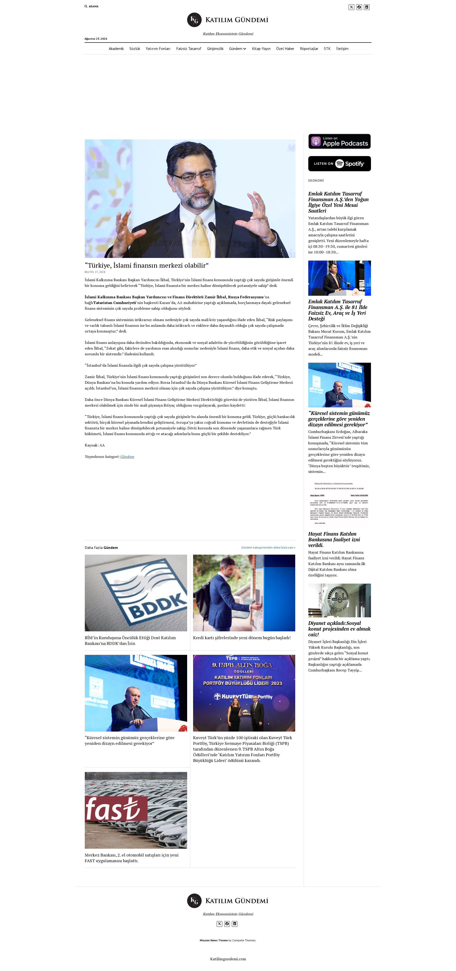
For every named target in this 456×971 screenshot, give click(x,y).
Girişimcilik (215, 48)
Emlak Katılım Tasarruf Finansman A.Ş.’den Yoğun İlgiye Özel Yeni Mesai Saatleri (338, 202)
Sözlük (134, 48)
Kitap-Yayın (261, 48)
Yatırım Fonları (158, 48)
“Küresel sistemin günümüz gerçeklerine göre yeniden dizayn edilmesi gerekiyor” (130, 740)
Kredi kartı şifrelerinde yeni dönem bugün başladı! (241, 637)
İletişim (342, 48)
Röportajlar (309, 48)
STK (327, 48)
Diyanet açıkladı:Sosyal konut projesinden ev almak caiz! (339, 628)
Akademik (116, 48)
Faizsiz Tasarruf (188, 48)
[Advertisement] (228, 92)
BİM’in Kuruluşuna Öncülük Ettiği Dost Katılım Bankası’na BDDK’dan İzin (130, 640)
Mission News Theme (214, 940)
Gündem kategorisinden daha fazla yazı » (268, 547)
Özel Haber (285, 48)
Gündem (235, 48)
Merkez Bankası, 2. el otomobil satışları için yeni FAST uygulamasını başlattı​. (132, 857)
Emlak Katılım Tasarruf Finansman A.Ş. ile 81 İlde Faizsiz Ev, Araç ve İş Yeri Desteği (337, 310)
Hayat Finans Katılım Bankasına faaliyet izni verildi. (334, 539)
